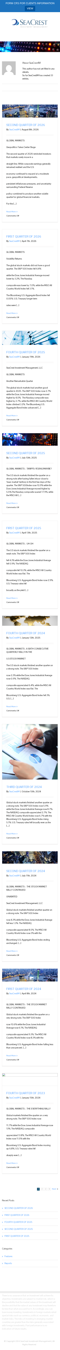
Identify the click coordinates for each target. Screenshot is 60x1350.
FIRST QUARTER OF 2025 (23, 528)
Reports (8, 1263)
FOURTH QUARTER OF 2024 (25, 633)
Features (8, 1256)
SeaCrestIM (14, 129)
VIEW (30, 8)
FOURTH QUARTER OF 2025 (26, 352)
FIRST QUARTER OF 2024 (23, 989)
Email (31, 87)
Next (54, 1189)
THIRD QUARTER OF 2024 (24, 787)
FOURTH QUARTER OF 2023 (25, 1093)
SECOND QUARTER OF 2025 (25, 453)
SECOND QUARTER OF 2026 (25, 125)
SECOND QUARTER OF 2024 (25, 871)
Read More (11, 211)
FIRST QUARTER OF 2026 (23, 236)
